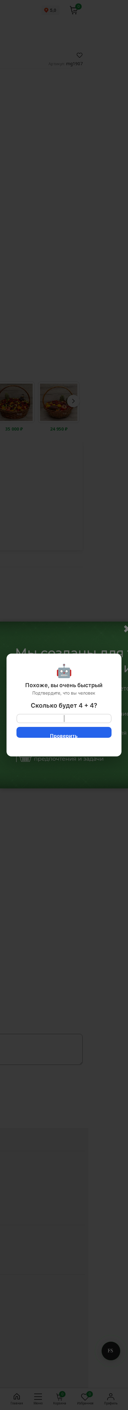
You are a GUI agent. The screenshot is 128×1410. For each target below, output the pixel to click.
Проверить (64, 735)
